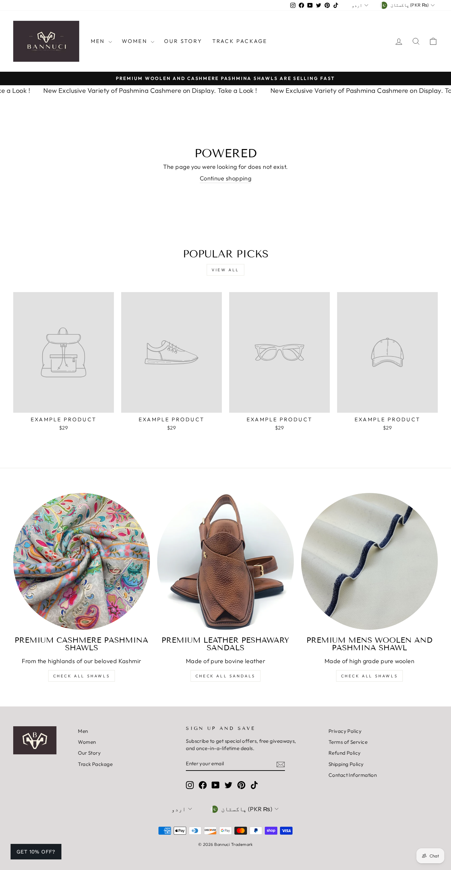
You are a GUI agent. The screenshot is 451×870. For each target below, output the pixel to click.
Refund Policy (345, 753)
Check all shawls (369, 675)
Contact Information (353, 775)
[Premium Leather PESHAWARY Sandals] (225, 561)
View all (225, 269)
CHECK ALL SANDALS (225, 675)
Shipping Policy (346, 764)
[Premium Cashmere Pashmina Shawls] (81, 561)
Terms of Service (348, 742)
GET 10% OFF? (36, 852)
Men (99, 41)
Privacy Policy (345, 731)
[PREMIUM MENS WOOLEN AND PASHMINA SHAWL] (369, 561)
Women (135, 41)
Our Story (183, 41)
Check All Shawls (81, 675)
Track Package (239, 41)
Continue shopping (226, 178)
